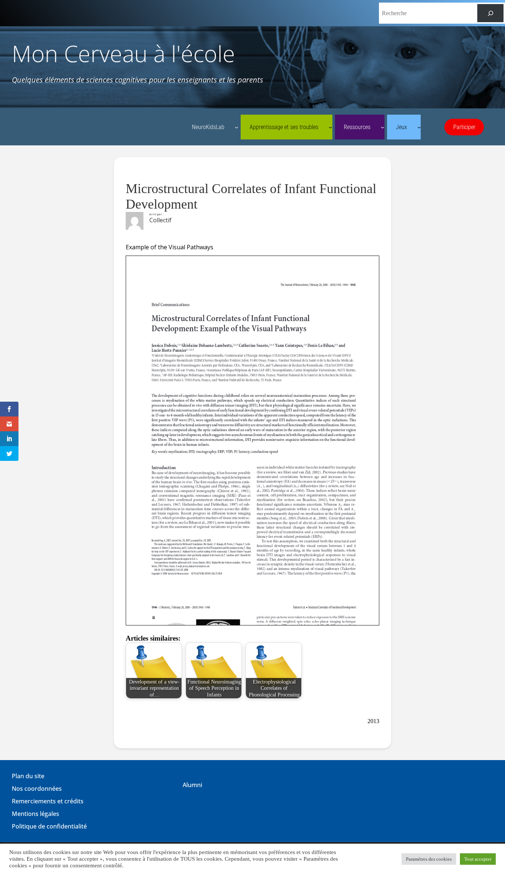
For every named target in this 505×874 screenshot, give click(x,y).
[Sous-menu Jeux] (419, 127)
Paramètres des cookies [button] (429, 859)
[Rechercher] (490, 13)
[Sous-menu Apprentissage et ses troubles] (330, 127)
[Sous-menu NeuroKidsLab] (236, 127)
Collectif (160, 220)
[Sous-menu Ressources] (382, 127)
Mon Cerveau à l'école (123, 53)
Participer (464, 127)
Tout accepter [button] (477, 859)
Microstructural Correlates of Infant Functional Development (251, 196)
